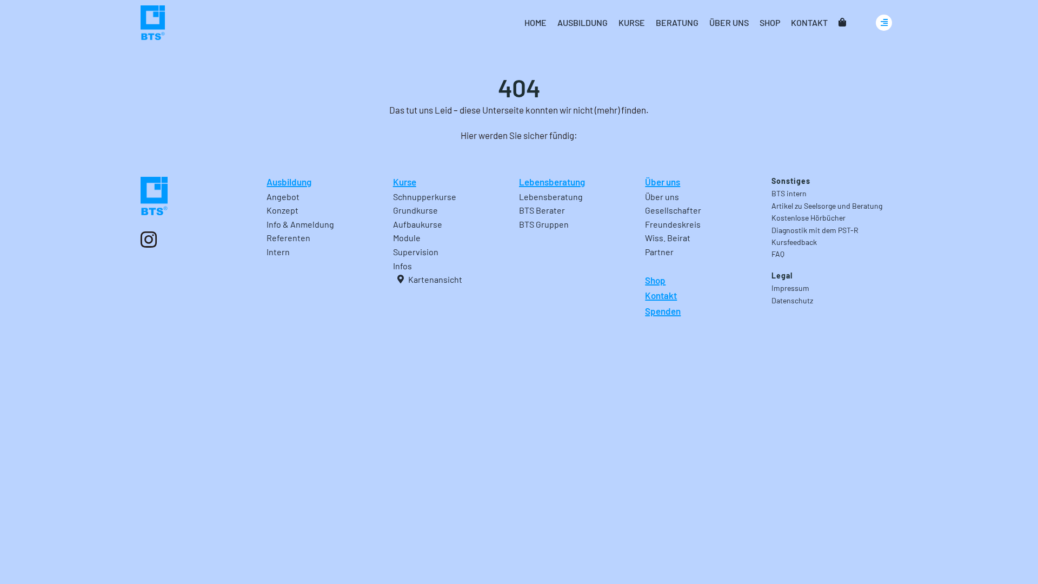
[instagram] (149, 239)
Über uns (662, 181)
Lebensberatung (552, 181)
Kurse (404, 181)
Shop (655, 280)
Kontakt (661, 295)
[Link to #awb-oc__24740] (884, 23)
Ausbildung (289, 181)
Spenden (663, 311)
